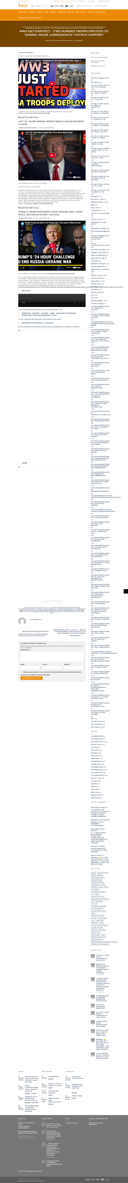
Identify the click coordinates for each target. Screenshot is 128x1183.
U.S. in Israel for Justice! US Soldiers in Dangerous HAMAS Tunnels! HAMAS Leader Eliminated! (100, 813)
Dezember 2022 (97, 767)
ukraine (94, 930)
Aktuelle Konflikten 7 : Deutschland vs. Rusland (100, 178)
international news (98, 906)
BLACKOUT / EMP (97, 199)
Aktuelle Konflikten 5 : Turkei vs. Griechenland (100, 163)
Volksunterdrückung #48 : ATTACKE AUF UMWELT (100, 639)
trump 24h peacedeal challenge (73, 611)
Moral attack (97, 275)
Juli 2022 (94, 781)
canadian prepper (97, 882)
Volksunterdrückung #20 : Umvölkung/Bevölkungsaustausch (106, 496)
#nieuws (100, 875)
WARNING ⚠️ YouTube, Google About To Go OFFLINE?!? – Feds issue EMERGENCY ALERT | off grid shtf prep (100, 861)
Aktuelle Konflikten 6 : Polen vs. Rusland (100, 171)
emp (97, 894)
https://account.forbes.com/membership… (36, 203)
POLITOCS (94, 286)
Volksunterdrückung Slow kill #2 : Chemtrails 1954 (100, 704)
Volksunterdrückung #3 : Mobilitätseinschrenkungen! (103, 510)
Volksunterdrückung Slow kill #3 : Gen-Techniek (100, 712)
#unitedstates (117, 287)
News (62, 1)
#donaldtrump (68, 273)
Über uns (57, 1)
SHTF (93, 298)
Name (22, 664)
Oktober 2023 (96, 739)
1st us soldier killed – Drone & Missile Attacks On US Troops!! (102, 1056)
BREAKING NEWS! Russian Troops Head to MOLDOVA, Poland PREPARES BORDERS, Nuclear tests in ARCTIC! (33, 633)
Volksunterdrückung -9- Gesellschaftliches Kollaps (100, 315)
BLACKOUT (95, 196)
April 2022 (95, 789)
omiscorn (99, 920)
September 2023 (97, 741)
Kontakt (68, 1)
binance (94, 820)
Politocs (83, 12)
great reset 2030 (97, 258)
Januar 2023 (96, 764)
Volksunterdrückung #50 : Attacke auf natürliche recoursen (100, 659)
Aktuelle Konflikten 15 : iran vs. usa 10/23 (99, 130)
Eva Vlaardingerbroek (100, 231)
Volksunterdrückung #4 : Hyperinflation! (100, 569)
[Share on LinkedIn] (55, 601)
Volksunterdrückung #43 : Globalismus (100, 602)
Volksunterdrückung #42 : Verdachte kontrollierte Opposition (100, 594)
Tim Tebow (31, 12)
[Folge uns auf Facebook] (19, 1137)
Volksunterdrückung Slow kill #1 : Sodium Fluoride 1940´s (100, 696)
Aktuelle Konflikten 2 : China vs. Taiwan (100, 137)
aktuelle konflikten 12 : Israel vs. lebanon (100, 112)
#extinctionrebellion (100, 78)
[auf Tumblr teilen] (58, 601)
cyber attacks (97, 219)
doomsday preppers (98, 892)
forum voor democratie (99, 899)
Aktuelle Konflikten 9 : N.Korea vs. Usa (100, 191)
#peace (55, 287)
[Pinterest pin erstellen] (52, 601)
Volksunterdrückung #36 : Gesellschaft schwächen (100, 539)
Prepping (71, 12)
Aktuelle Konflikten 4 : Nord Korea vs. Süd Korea (100, 150)
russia (101, 923)
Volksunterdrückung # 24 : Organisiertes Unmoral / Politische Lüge (100, 340)
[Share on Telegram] (61, 601)
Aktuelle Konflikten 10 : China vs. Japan (99, 92)
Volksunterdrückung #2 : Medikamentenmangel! (100, 489)
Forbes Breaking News (27, 128)
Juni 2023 (94, 750)
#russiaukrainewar (76, 287)
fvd (92, 901)
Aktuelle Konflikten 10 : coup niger (99, 98)
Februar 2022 (96, 795)
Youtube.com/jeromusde (99, 944)
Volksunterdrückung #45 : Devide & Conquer (100, 618)
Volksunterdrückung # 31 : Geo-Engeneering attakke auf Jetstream (100, 394)
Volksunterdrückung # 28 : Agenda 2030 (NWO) (100, 372)
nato (104, 911)
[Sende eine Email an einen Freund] (48, 601)
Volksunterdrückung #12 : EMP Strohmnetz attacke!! (100, 426)
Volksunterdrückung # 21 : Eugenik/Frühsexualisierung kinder (103, 323)
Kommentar (25, 650)
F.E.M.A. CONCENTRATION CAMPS (100, 244)
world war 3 (95, 935)
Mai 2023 (94, 753)
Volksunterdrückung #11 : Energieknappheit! (100, 420)
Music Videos (100, 12)
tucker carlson (97, 927)
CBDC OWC (95, 207)
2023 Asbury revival (98, 877)
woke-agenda (96, 724)
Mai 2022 (94, 786)
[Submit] (46, 6)
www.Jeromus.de (97, 939)
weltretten (95, 932)
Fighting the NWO (98, 249)
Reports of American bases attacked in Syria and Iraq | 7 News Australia (102, 968)
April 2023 (95, 756)
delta (106, 887)
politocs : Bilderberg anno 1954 (100, 1006)
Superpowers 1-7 (98, 301)
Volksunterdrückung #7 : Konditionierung (100, 672)
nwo (60, 611)
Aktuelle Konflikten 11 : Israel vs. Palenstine (99, 105)
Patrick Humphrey (25, 52)
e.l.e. (92, 894)
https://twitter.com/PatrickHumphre (34, 113)
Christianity (96, 210)
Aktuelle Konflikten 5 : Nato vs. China (100, 157)
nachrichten (48, 611)
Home (46, 12)
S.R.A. (93, 295)
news (93, 913)
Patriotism (95, 284)
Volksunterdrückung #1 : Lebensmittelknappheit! (101, 412)
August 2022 (96, 778)
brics (93, 205)
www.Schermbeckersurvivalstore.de (104, 942)
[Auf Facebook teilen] (42, 601)
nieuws (55, 611)
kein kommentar (98, 266)
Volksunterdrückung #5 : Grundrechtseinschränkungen (104, 652)
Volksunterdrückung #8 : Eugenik (100, 678)
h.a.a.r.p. (94, 904)
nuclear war (102, 918)
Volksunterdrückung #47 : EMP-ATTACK (100, 632)
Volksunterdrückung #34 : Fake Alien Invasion (100, 523)
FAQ (73, 1)
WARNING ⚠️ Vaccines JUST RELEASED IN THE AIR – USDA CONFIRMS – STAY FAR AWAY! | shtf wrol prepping (102, 1044)
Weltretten (96, 721)
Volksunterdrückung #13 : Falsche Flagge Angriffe (100, 434)
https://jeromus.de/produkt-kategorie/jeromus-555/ (40, 309)
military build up (97, 908)
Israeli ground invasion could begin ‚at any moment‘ (99, 849)
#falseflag (95, 82)
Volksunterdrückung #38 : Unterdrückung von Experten (100, 554)
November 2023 (97, 736)
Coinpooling (61, 12)
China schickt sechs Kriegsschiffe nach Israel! (102, 1023)
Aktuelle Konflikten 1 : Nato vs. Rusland (36, 27)
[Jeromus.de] (23, 6)
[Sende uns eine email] (29, 1137)
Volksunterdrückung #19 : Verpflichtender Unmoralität (100, 481)
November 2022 (97, 770)
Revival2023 (22, 12)
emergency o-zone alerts (98, 223)
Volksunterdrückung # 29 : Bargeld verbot (100, 379)
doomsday (95, 889)
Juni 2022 (94, 784)
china (103, 885)
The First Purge (97, 303)
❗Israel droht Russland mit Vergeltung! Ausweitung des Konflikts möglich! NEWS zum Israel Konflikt (99, 838)
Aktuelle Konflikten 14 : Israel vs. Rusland (100, 124)
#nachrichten (103, 873)
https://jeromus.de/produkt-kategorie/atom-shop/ (40, 319)
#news (93, 875)
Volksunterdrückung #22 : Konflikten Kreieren (100, 503)
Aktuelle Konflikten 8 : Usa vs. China (100, 185)
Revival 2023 (96, 292)
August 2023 (96, 744)
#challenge (63, 287)
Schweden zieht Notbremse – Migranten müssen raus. (102, 998)
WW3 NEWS (99, 28)
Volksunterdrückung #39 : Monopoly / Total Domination (100, 562)
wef (104, 930)
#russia (49, 287)
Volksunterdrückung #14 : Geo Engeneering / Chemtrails (100, 442)
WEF (92, 718)
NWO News (95, 281)
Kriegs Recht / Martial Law (100, 270)
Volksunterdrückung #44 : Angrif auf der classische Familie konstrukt (100, 610)
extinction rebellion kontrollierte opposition (100, 237)
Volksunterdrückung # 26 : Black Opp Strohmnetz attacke (100, 356)
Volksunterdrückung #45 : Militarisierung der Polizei (100, 625)
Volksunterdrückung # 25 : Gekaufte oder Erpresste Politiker (74, 28)
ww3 (51, 613)
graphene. (99, 901)
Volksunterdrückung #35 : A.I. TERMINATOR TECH (100, 531)
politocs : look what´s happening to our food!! (102, 957)
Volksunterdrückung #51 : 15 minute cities (100, 666)
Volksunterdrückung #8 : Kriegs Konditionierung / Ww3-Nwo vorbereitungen (100, 687)
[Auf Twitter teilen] (45, 601)
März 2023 (95, 758)
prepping (94, 923)
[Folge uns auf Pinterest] (32, 1137)
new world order (97, 916)
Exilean (94, 846)
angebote (69, 1123)
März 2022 (95, 792)
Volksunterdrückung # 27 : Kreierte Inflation (100, 364)
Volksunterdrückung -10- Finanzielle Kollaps (100, 307)
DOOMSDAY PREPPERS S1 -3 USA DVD (38, 323)
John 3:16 (39, 12)
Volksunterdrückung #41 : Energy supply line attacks (100, 586)
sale (75, 1123)
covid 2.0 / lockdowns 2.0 (100, 214)
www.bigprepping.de (98, 937)
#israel (93, 873)
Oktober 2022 (96, 772)
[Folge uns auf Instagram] (23, 1137)
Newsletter (23, 18)
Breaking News (97, 202)
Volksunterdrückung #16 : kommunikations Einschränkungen (100, 458)
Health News (96, 855)
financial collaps (97, 896)
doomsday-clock (35, 18)
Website (67, 664)
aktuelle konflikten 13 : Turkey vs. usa (99, 118)
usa (99, 930)
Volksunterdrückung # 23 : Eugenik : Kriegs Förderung (68, 27)
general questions (99, 252)
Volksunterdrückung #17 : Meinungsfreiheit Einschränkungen (100, 466)
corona (94, 887)
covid (101, 887)
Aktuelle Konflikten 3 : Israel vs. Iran (100, 143)
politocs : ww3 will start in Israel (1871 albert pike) (102, 1032)
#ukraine (58, 273)
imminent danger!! (98, 263)
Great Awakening (98, 255)
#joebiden (50, 273)
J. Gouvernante (77, 40)
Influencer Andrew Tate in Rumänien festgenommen (100, 822)
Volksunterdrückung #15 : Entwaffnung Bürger (100, 450)
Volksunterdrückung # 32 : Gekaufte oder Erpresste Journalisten (100, 404)
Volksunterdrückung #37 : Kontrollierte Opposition (100, 547)
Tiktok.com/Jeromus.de (99, 925)
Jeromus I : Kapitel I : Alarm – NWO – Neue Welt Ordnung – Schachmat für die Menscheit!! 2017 (49, 314)
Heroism (94, 261)
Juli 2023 (94, 747)
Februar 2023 (96, 761)
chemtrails (95, 885)
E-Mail (45, 664)
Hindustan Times (25, 218)
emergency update (98, 228)
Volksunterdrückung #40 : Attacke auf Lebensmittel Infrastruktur (100, 577)
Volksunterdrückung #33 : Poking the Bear (100, 516)
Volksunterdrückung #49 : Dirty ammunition (100, 646)
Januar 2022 (96, 798)
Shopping (52, 12)
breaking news (38, 611)
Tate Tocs (91, 12)
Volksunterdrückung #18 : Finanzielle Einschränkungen (100, 473)
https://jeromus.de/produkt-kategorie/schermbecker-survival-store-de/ (49, 327)
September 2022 (97, 775)
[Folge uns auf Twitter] (26, 1137)
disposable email (98, 807)
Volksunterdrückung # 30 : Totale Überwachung (100, 386)
